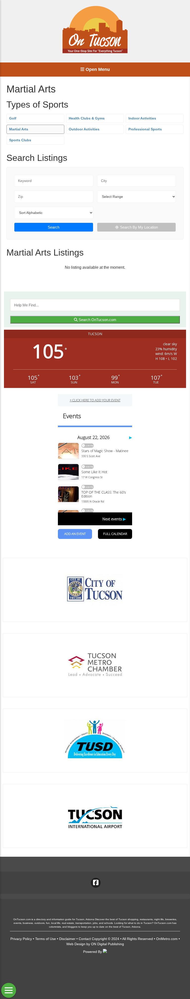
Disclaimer (67, 939)
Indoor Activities (142, 118)
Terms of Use (45, 939)
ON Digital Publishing (107, 944)
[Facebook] (96, 883)
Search (53, 227)
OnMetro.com (167, 939)
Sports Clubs (20, 140)
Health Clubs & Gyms (87, 118)
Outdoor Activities (84, 129)
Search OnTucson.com (97, 320)
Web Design (75, 944)
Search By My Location (139, 227)
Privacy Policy (21, 939)
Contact (85, 939)
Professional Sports (145, 129)
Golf (12, 118)
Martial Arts (18, 129)
